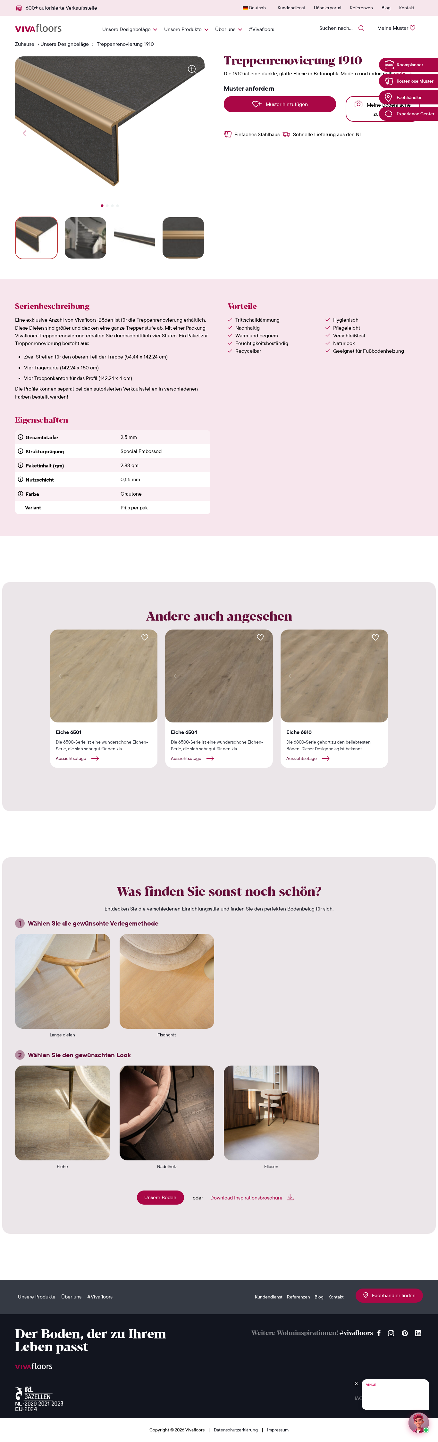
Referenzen (361, 8)
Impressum (278, 1430)
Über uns (225, 29)
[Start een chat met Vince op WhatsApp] (419, 1423)
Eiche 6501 (68, 732)
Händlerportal (327, 8)
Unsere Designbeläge (126, 29)
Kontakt (407, 8)
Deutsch (257, 8)
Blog (386, 8)
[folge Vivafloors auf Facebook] (379, 1332)
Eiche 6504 (184, 732)
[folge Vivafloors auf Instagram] (391, 1332)
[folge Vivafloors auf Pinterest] (404, 1332)
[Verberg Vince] (356, 1383)
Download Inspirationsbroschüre (247, 1197)
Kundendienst (291, 8)
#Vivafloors (261, 29)
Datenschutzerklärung (236, 1430)
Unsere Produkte (183, 29)
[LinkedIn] (418, 1332)
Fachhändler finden (392, 1295)
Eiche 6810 (299, 732)
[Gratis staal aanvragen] (145, 637)
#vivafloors (356, 1333)
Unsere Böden (160, 1197)
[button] (102, 205)
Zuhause (24, 44)
